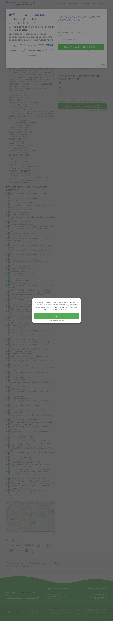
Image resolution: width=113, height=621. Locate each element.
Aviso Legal (61, 320)
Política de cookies (53, 320)
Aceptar (56, 316)
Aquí (50, 307)
